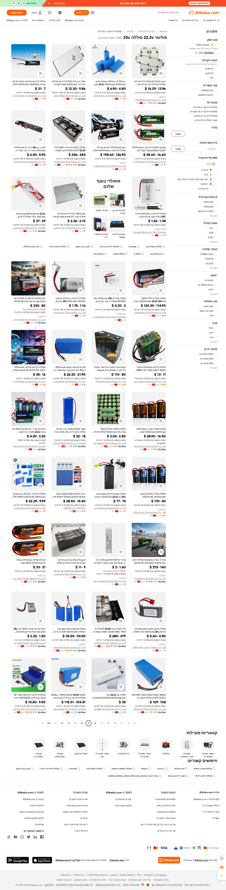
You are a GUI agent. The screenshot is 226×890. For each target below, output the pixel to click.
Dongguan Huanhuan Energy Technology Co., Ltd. (28, 709)
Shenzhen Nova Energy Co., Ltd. (149, 709)
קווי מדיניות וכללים (166, 830)
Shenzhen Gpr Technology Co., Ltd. (68, 228)
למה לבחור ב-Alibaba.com (206, 799)
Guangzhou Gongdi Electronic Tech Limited (149, 232)
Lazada (113, 875)
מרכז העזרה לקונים (78, 799)
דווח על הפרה (81, 830)
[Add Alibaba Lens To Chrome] (169, 860)
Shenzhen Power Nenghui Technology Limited (108, 317)
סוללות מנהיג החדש (203, 769)
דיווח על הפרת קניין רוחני (76, 824)
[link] (221, 858)
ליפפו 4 (137, 254)
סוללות (130, 31)
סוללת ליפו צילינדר (57, 246)
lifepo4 (144, 769)
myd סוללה (179, 769)
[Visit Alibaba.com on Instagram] (22, 837)
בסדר (178, 133)
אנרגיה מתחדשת (146, 31)
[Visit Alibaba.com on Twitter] (29, 837)
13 (62, 723)
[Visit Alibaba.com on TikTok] (9, 837)
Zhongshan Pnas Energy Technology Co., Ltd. (28, 446)
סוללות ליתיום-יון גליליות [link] (110, 31)
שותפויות (39, 824)
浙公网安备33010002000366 (167, 885)
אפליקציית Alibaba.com (68, 860)
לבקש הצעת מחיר (123, 805)
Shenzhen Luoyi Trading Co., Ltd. (149, 647)
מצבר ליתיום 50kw (176, 776)
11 (75, 723)
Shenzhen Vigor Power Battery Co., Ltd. (28, 578)
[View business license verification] (142, 885)
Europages (161, 875)
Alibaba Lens (201, 860)
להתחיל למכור (37, 805)
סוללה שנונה (118, 254)
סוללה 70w (98, 254)
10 (82, 723)
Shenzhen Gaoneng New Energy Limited (28, 228)
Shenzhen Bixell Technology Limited (68, 709)
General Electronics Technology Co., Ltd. (149, 446)
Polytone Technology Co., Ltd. (110, 381)
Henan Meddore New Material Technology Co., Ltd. (108, 709)
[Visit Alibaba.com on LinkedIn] (35, 837)
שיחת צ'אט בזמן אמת (77, 805)
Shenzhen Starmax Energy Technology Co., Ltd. (68, 161)
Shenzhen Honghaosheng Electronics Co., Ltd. (68, 647)
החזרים (84, 818)
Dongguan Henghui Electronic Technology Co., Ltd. (149, 512)
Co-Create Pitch (211, 805)
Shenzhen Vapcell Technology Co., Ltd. (108, 443)
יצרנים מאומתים (123, 799)
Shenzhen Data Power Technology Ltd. (28, 643)
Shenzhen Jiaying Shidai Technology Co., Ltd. (68, 95)
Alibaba (163, 31)
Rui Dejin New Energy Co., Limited (68, 443)
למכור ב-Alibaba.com (33, 799)
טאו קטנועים (156, 254)
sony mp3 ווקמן (83, 246)
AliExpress (66, 875)
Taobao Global (126, 875)
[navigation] (194, 378)
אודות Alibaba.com (209, 792)
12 (69, 723)
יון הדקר (160, 769)
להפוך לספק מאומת (34, 818)
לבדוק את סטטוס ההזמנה (31, 811)
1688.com (79, 875)
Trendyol (148, 875)
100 (49, 723)
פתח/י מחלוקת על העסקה (75, 811)
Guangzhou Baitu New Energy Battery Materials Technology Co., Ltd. (108, 166)
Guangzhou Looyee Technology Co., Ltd (108, 581)
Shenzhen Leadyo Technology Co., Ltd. (149, 381)
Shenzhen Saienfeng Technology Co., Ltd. (149, 312)
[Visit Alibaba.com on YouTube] (15, 837)
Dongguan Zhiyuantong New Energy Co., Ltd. (68, 574)
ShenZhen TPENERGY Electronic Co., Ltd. (149, 100)
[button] (92, 13)
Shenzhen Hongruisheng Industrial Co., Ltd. (28, 161)
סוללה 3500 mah (154, 246)
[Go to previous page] (135, 723)
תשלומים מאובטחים (166, 799)
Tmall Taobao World (97, 875)
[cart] (49, 13)
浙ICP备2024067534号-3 (197, 885)
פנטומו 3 (132, 246)
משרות (216, 818)
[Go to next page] (42, 723)
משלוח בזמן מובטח (166, 811)
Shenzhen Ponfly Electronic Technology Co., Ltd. (108, 95)
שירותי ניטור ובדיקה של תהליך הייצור (158, 824)
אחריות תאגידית (211, 811)
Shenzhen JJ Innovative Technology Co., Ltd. (28, 319)
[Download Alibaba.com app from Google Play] (18, 860)
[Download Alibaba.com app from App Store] (42, 860)
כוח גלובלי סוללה (31, 246)
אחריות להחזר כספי (166, 805)
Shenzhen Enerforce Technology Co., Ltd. (28, 508)
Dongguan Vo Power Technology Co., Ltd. (28, 95)
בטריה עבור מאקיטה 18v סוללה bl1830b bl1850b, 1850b (133, 776)
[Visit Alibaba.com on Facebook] (42, 837)
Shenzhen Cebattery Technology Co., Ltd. (149, 578)
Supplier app (117, 860)
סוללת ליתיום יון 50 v (109, 246)
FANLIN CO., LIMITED (75, 508)
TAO (139, 875)
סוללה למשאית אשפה (122, 769)
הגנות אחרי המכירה (166, 818)
